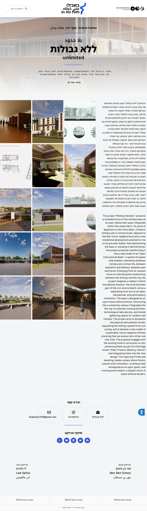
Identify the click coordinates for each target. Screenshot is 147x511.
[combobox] (17, 8)
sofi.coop (66, 507)
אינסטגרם (73, 416)
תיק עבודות (98, 416)
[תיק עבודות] (98, 412)
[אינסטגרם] (73, 412)
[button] (87, 440)
